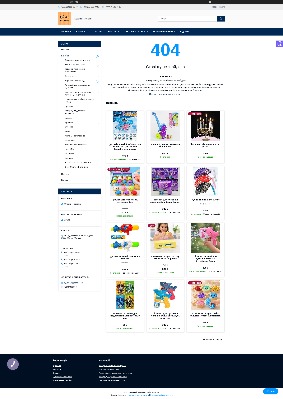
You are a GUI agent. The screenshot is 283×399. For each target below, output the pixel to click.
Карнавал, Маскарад (75, 80)
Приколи (69, 106)
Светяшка (69, 76)
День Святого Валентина (76, 167)
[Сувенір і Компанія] (64, 24)
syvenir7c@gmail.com (73, 283)
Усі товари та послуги (212, 339)
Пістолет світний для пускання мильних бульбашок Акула (205, 258)
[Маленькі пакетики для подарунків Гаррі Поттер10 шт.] (125, 295)
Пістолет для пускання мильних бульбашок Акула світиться (165, 315)
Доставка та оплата (136, 32)
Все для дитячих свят (75, 64)
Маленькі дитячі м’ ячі (75, 136)
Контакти (113, 32)
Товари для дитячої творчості (113, 377)
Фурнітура (70, 140)
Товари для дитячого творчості (75, 112)
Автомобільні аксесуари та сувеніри (77, 86)
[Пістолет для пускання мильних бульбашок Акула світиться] (165, 295)
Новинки (65, 49)
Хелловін (69, 158)
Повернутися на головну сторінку (165, 94)
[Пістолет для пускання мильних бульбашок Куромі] (165, 181)
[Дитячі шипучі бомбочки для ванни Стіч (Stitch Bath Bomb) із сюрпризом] (125, 125)
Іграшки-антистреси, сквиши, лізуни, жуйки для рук (78, 93)
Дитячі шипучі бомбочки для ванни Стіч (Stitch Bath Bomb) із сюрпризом (125, 146)
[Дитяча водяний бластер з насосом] (125, 237)
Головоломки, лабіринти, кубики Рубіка (79, 100)
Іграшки (68, 118)
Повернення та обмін (63, 380)
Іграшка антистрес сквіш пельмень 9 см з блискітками (205, 314)
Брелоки (69, 122)
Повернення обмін (164, 32)
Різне (67, 131)
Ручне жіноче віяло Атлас (205, 200)
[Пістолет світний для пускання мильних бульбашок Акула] (205, 237)
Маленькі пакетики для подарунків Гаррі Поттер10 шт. (125, 315)
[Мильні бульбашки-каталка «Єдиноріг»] (165, 125)
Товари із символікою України (112, 366)
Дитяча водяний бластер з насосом (125, 257)
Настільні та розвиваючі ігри (78, 162)
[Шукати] (221, 19)
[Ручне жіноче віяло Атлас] (205, 181)
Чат (273, 391)
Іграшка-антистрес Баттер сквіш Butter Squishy (165, 257)
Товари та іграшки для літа (77, 60)
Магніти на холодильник (76, 145)
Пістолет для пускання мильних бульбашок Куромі (165, 201)
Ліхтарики (69, 153)
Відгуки (184, 32)
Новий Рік (69, 149)
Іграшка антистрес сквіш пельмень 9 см (125, 201)
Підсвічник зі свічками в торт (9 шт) (205, 145)
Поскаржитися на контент (138, 395)
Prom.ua (155, 392)
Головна (66, 32)
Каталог (80, 32)
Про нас (98, 32)
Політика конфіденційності (161, 395)
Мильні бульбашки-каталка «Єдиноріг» (165, 145)
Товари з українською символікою (75, 70)
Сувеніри (69, 127)
